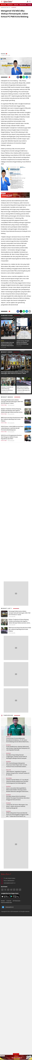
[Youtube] (17, 889)
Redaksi (3, 53)
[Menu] (2, 1)
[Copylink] (29, 77)
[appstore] (5, 897)
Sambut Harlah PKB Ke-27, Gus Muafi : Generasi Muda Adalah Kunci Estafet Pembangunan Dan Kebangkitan (17, 781)
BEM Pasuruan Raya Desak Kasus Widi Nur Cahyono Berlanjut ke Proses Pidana (23, 389)
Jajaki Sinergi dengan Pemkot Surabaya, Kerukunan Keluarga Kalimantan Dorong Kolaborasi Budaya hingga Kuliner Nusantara (22, 345)
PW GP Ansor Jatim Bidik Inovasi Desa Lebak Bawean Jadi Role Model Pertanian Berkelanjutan (12, 428)
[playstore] (15, 897)
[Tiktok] (20, 889)
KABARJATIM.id (5, 7)
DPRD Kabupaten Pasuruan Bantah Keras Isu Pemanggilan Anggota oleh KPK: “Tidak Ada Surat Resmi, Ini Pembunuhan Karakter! (17, 815)
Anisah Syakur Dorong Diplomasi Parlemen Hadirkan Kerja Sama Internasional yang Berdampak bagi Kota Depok (7, 346)
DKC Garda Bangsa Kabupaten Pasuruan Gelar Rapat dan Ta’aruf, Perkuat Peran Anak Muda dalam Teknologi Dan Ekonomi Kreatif (16, 765)
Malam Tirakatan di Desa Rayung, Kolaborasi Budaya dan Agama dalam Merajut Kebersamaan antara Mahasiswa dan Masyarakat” (8, 391)
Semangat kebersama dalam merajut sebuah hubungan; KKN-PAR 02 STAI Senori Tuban (15, 372)
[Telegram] (26, 77)
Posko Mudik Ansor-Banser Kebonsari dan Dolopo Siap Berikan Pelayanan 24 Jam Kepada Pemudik (18, 748)
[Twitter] (21, 77)
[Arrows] (2, 328)
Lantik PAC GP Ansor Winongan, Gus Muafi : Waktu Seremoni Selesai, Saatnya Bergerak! (17, 806)
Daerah (14, 7)
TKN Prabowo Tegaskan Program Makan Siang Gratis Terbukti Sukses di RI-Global (17, 773)
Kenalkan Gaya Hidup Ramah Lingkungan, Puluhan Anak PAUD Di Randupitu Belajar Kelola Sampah (16, 756)
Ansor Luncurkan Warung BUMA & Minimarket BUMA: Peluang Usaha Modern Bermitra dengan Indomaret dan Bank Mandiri (17, 790)
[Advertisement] (16, 36)
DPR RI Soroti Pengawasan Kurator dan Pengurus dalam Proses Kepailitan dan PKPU (11, 437)
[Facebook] (18, 77)
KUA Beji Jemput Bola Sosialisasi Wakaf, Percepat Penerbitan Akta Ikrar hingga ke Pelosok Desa (18, 798)
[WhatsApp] (23, 77)
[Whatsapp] (8, 889)
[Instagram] (14, 889)
